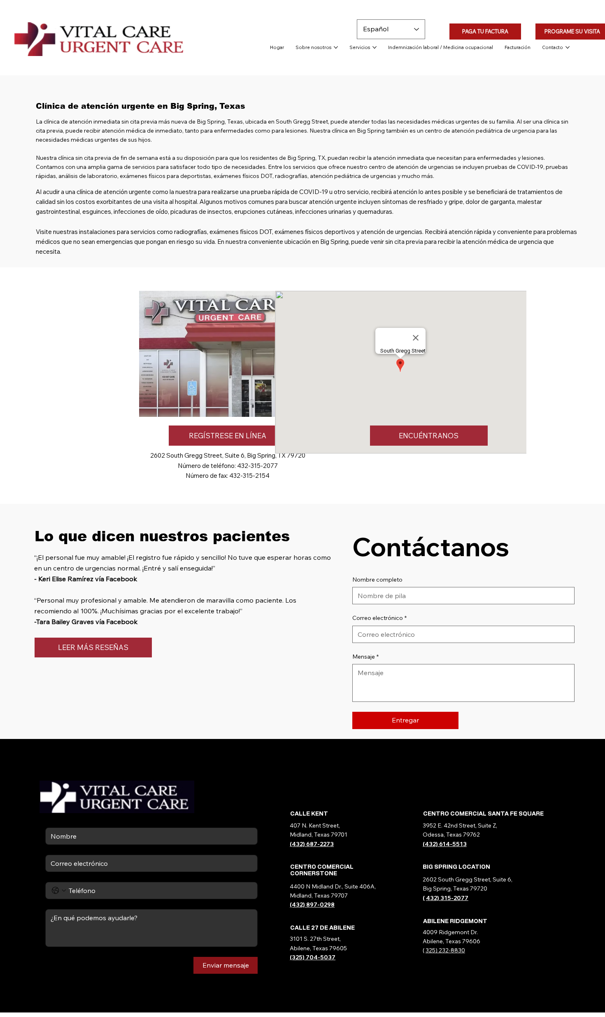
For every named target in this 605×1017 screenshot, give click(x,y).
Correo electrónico (379, 618)
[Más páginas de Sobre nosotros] (336, 47)
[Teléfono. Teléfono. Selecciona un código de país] (59, 890)
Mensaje (365, 656)
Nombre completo (377, 579)
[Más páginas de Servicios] (374, 47)
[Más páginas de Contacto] (567, 47)
